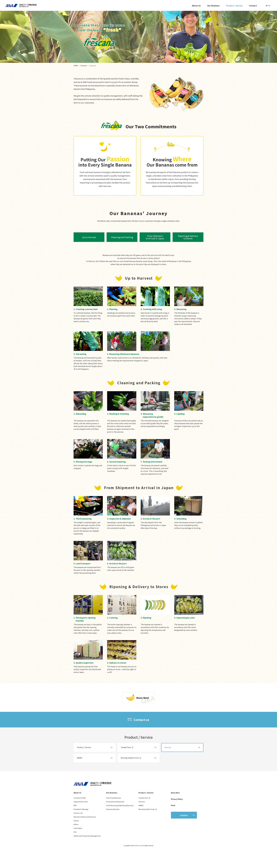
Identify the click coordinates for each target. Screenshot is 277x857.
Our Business (213, 5)
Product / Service (234, 5)
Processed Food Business (115, 802)
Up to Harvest (89, 237)
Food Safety (78, 828)
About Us (196, 5)
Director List (78, 813)
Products (84, 65)
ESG (75, 832)
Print (173, 805)
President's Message (81, 809)
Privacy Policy (177, 799)
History (76, 821)
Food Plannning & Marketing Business (120, 805)
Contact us (141, 719)
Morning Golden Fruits (130, 757)
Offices (76, 824)
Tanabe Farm (126, 747)
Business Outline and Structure (85, 817)
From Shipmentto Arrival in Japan (155, 237)
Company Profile (80, 798)
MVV (75, 805)
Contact (253, 5)
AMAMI (79, 757)
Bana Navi (175, 792)
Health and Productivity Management (87, 836)
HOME (76, 65)
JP (266, 5)
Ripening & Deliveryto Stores (188, 237)
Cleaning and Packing (122, 237)
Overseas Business (112, 809)
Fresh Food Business (113, 798)
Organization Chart (81, 802)
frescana (141, 802)
